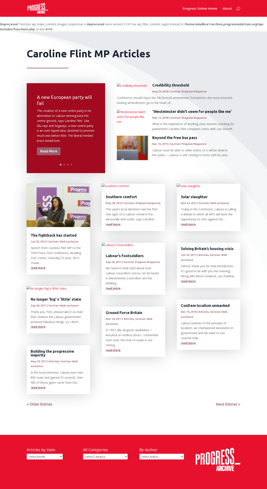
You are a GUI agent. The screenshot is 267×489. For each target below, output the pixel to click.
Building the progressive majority (52, 353)
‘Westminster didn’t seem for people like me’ (192, 111)
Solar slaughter (194, 197)
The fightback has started (54, 235)
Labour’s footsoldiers (125, 256)
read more (38, 267)
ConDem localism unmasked (205, 305)
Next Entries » (228, 404)
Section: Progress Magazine (188, 91)
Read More (48, 151)
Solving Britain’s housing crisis (207, 248)
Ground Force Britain (124, 312)
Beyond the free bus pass (174, 137)
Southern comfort (121, 197)
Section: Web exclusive (63, 241)
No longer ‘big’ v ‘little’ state (56, 299)
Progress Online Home (200, 8)
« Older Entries (39, 404)
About (227, 8)
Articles (54, 361)
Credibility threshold (170, 85)
